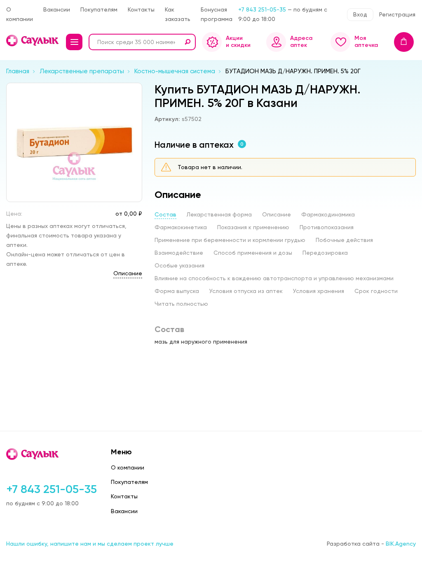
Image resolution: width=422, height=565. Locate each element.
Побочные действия (344, 240)
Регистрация (397, 14)
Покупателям (98, 9)
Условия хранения (318, 291)
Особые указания (179, 265)
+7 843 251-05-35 (262, 9)
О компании (19, 14)
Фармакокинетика (181, 227)
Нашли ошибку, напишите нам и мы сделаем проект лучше (89, 543)
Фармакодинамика (328, 214)
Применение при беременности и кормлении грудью (230, 240)
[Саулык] (33, 40)
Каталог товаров (74, 42)
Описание (127, 273)
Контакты (141, 9)
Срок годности (376, 291)
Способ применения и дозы (252, 252)
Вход (360, 14)
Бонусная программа (216, 14)
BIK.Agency (401, 543)
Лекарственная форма (219, 214)
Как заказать (177, 14)
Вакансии (56, 9)
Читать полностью (181, 303)
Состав (165, 214)
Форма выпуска (177, 291)
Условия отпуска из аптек (246, 291)
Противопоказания (327, 227)
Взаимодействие (179, 252)
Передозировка (325, 252)
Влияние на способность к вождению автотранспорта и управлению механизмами (274, 278)
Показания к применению (253, 227)
